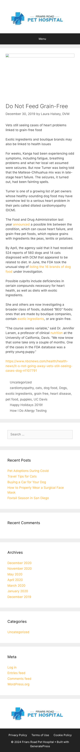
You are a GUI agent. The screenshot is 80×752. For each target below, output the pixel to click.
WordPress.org (18, 684)
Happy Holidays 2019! (26, 405)
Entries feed (16, 673)
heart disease (60, 393)
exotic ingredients (30, 319)
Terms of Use (40, 735)
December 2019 (19, 597)
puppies (26, 399)
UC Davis (40, 399)
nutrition (56, 333)
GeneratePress (40, 746)
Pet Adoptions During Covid (28, 471)
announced (21, 224)
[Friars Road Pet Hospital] (40, 18)
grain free (41, 393)
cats (39, 388)
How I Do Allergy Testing (28, 410)
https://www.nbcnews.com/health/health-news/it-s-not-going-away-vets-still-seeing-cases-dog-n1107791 (39, 365)
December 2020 (19, 563)
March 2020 (16, 585)
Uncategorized (21, 382)
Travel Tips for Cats (22, 476)
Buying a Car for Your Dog (26, 482)
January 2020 (17, 591)
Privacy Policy (18, 735)
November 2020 (19, 568)
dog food (50, 388)
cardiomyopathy (22, 388)
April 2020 (15, 580)
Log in (12, 667)
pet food (12, 399)
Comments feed (19, 679)
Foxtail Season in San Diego (28, 498)
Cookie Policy (63, 735)
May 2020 (15, 574)
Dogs (63, 388)
